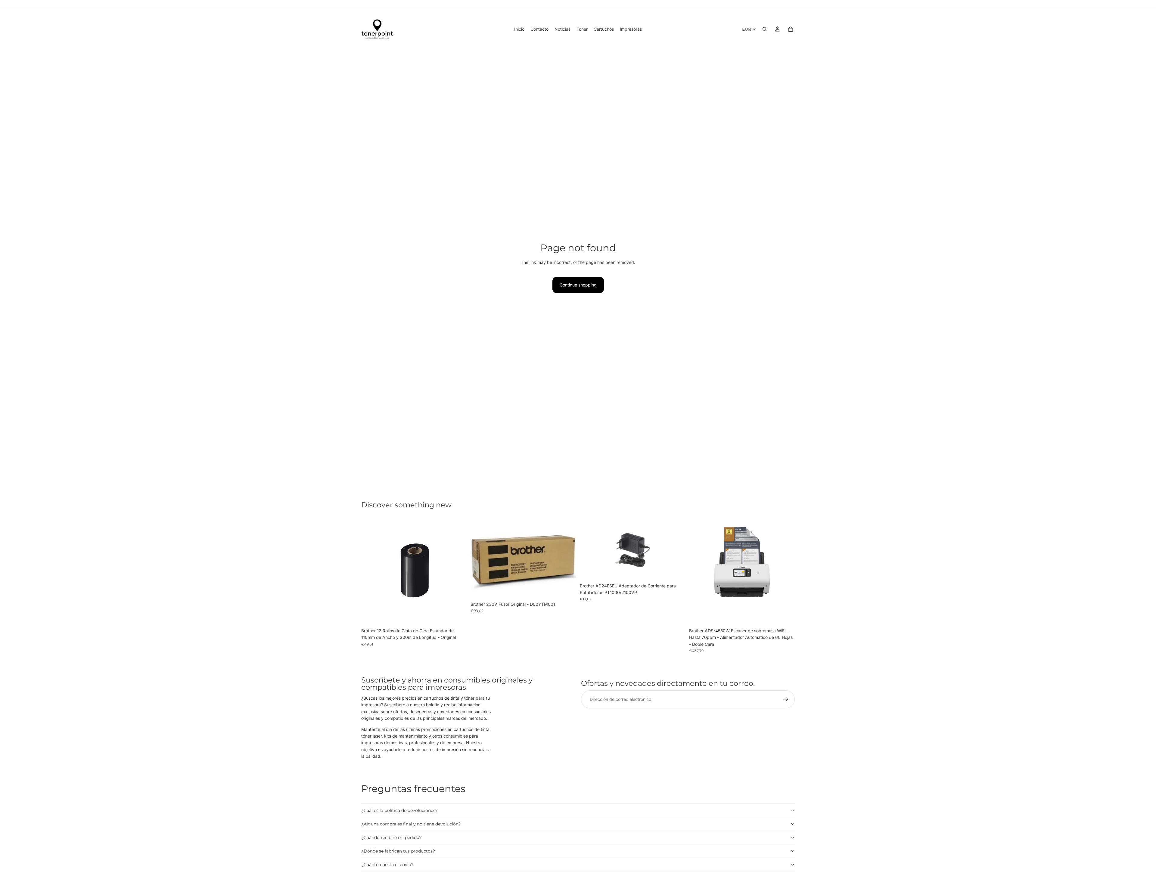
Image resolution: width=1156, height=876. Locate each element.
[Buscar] (764, 29)
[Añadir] (457, 615)
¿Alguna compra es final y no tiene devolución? (411, 824)
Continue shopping (578, 284)
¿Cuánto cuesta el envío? (387, 864)
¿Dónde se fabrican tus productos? (398, 851)
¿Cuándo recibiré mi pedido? (391, 837)
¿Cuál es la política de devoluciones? (399, 810)
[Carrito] (790, 29)
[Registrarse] (785, 699)
